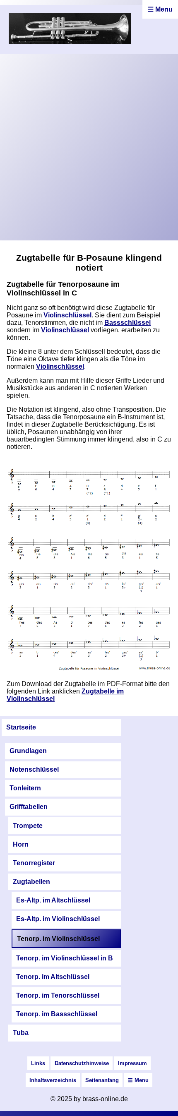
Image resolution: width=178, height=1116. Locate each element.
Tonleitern (25, 788)
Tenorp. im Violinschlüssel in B (64, 958)
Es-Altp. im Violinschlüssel (58, 918)
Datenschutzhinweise (82, 1063)
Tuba (21, 1032)
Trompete (28, 825)
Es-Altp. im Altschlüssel (53, 900)
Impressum (132, 1063)
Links (38, 1063)
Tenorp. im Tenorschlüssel (57, 995)
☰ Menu (160, 9)
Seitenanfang (102, 1080)
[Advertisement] (89, 147)
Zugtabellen (31, 881)
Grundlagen (28, 750)
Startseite (21, 727)
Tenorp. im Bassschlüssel (56, 1014)
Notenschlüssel (34, 769)
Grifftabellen (29, 806)
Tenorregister (34, 862)
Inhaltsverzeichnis (52, 1080)
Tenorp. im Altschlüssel (52, 976)
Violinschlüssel (67, 315)
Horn (21, 844)
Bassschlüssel (127, 322)
